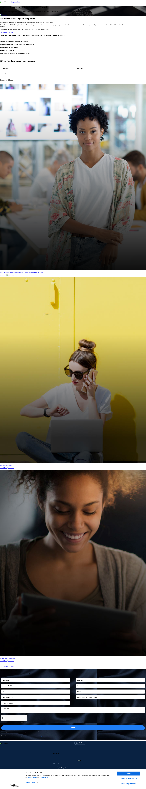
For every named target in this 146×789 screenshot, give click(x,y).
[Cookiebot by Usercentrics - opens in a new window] (14, 785)
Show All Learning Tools (7, 666)
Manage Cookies (30, 782)
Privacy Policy (32, 777)
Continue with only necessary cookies (128, 784)
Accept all (128, 773)
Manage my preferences (127, 778)
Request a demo (15, 2)
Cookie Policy (44, 777)
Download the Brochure (6, 32)
